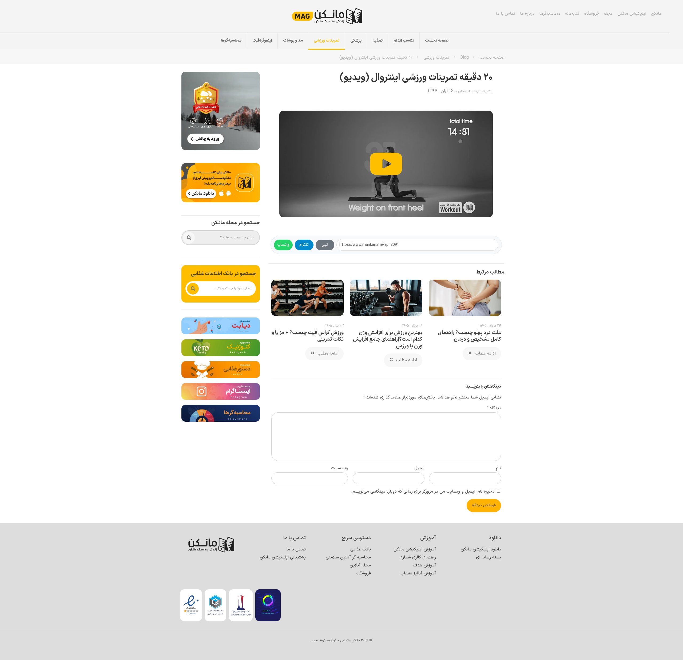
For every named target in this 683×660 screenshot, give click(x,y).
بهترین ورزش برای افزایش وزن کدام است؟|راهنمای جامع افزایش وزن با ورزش (387, 339)
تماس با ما (505, 13)
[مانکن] (334, 16)
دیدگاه (494, 408)
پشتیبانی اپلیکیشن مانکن (283, 557)
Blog (464, 57)
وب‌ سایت (339, 468)
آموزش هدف (425, 565)
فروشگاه (591, 13)
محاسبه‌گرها (549, 13)
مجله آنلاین (360, 565)
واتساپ (283, 245)
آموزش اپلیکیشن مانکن (415, 549)
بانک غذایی (360, 549)
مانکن (656, 13)
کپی (325, 245)
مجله (608, 13)
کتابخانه (572, 13)
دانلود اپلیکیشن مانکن (481, 549)
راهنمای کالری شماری (417, 557)
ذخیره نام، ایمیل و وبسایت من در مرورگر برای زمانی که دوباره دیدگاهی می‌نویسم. (422, 491)
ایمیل (419, 468)
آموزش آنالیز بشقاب (418, 573)
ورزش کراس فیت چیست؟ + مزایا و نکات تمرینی (308, 336)
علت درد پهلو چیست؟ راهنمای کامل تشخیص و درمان (469, 336)
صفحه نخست (492, 57)
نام (498, 468)
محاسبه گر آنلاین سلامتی (348, 557)
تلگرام (304, 245)
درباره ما (527, 13)
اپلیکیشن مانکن (631, 13)
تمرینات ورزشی (436, 57)
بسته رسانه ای (488, 557)
